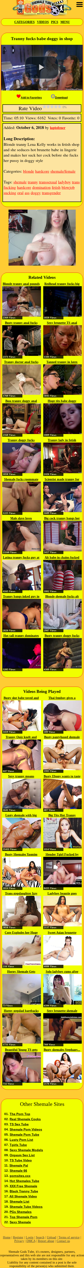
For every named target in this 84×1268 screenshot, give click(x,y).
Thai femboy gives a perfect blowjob (61, 698)
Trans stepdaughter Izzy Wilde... (21, 894)
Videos (43, 22)
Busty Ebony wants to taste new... (62, 777)
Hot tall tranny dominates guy (21, 636)
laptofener (57, 127)
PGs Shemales (21, 1212)
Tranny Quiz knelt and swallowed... (21, 737)
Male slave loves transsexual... (21, 519)
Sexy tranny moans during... (21, 777)
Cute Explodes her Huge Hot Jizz (21, 933)
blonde (28, 171)
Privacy (19, 1241)
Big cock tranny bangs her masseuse (62, 519)
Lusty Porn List (21, 1139)
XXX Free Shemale (23, 1186)
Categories (24, 22)
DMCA (30, 1241)
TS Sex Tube (19, 1124)
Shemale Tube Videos (26, 1206)
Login (29, 1237)
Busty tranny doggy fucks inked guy (62, 636)
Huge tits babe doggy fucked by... (62, 401)
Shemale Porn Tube (24, 1134)
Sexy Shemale (20, 1222)
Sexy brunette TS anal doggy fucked (62, 323)
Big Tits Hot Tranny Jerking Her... (62, 816)
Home (7, 1237)
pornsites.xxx (20, 1176)
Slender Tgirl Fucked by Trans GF (62, 855)
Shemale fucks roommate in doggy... (21, 480)
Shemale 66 (18, 1170)
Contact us (63, 1241)
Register (18, 1237)
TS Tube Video (21, 1160)
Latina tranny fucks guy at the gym (21, 558)
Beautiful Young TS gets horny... (21, 1050)
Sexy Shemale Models (26, 1150)
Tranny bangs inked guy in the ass (21, 597)
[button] (41, 67)
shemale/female (62, 171)
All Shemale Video (23, 1196)
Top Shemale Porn (23, 1217)
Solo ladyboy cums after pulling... (62, 972)
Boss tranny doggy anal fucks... (21, 401)
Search (40, 1237)
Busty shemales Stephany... (62, 1049)
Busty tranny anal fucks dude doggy (21, 323)
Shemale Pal (18, 1165)
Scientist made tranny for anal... (62, 480)
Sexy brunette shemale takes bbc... (62, 1011)
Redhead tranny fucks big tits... (62, 284)
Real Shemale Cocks (25, 1119)
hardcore (42, 171)
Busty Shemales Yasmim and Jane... (21, 855)
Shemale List (19, 1201)
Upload (51, 1237)
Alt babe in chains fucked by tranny (62, 558)
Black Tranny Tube (24, 1191)
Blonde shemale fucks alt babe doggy (62, 597)
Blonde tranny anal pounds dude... (21, 284)
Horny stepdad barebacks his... (21, 1011)
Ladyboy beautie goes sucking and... (62, 894)
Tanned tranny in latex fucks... (62, 362)
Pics (54, 22)
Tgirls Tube (18, 1145)
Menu (65, 22)
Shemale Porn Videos (26, 1129)
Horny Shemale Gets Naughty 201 (21, 972)
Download (61, 97)
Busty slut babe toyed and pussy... (21, 698)
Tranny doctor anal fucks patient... (21, 362)
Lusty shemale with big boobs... (21, 816)
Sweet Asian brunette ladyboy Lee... (62, 933)
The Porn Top (20, 1114)
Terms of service (69, 1237)
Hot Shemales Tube (24, 1181)
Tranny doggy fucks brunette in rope (21, 440)
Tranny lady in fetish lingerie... (62, 440)
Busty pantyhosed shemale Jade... (62, 737)
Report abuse (46, 1241)
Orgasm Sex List (22, 1155)
